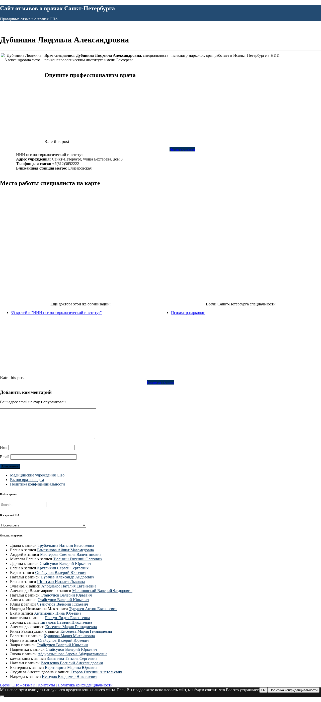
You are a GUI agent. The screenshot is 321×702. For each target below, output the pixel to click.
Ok (263, 690)
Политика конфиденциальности (37, 484)
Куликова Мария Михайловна (69, 636)
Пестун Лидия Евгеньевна (67, 618)
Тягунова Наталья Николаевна (66, 622)
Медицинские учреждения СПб (37, 475)
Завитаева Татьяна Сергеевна (72, 658)
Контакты (46, 685)
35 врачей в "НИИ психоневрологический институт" (56, 312)
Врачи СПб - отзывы (17, 685)
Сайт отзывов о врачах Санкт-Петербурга (57, 8)
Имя (3, 447)
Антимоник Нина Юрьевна (57, 613)
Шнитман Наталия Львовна (61, 581)
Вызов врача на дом (27, 479)
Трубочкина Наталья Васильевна (66, 545)
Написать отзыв (160, 382)
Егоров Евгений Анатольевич (96, 672)
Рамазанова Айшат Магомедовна (65, 550)
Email (4, 457)
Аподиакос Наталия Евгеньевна (68, 586)
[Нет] (2, 696)
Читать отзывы (182, 149)
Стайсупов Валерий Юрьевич (65, 563)
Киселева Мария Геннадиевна (71, 627)
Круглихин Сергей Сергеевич (63, 568)
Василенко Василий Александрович (72, 663)
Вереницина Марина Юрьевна (71, 667)
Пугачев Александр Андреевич (67, 577)
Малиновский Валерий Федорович (102, 590)
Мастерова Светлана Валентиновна (70, 554)
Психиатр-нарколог (188, 312)
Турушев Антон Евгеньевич (93, 609)
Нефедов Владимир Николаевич (69, 676)
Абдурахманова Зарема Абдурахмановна (72, 654)
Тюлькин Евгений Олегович (77, 559)
